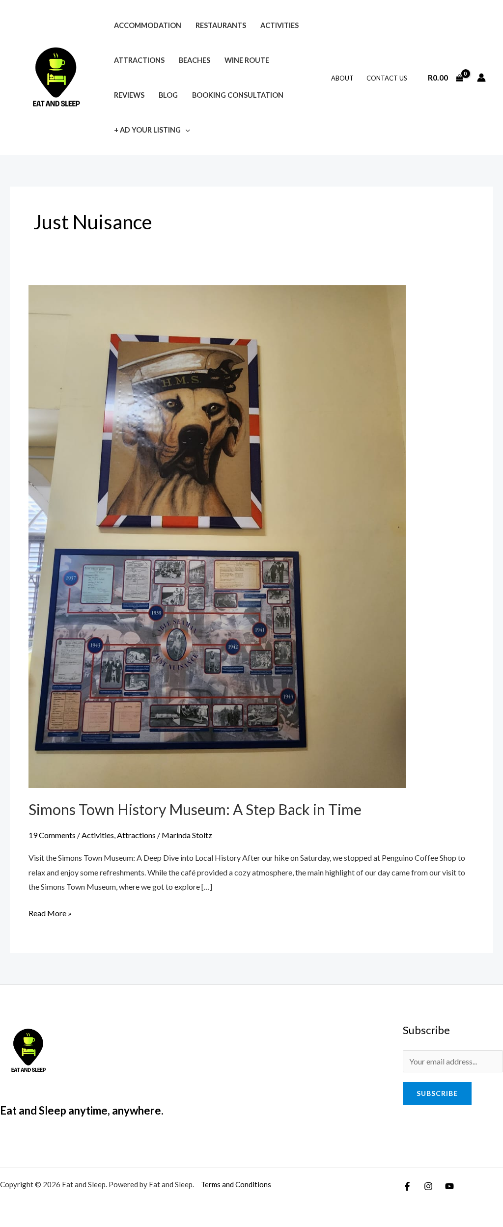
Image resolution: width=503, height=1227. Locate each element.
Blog (168, 95)
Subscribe (437, 1093)
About (342, 78)
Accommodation (147, 25)
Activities (279, 25)
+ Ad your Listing (147, 130)
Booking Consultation (237, 95)
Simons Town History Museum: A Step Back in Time (195, 809)
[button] (185, 130)
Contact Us (386, 78)
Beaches (194, 60)
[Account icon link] (481, 77)
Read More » (50, 912)
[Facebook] (407, 1186)
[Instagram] (428, 1186)
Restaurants (221, 25)
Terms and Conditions (236, 1184)
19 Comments (52, 835)
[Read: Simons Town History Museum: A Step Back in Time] (217, 535)
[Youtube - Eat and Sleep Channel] (449, 1186)
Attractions (139, 60)
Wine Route (246, 60)
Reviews (129, 95)
